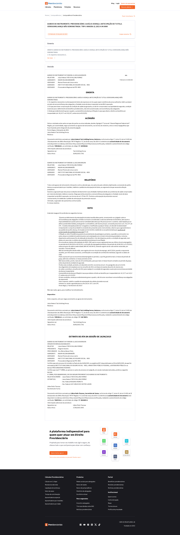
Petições (67, 7)
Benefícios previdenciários (116, 481)
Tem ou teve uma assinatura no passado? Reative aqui (65, 457)
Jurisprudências (56, 15)
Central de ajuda (113, 500)
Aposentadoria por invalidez (54, 501)
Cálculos (48, 7)
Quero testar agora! (57, 453)
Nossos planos (126, 7)
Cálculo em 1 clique (51, 481)
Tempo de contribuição (52, 494)
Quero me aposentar (128, 3)
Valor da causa (49, 491)
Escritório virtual (81, 494)
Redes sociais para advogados (85, 481)
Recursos (77, 7)
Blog (112, 3)
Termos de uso (112, 506)
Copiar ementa (124, 34)
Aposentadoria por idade (53, 504)
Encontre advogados (83, 503)
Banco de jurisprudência (84, 488)
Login (118, 3)
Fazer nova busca (127, 16)
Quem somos (112, 497)
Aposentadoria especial (52, 497)
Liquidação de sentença (52, 488)
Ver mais (50, 58)
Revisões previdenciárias (116, 485)
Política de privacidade (115, 509)
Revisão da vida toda (51, 485)
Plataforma (58, 7)
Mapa (109, 503)
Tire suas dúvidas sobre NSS (85, 506)
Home (47, 15)
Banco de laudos (81, 485)
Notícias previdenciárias (84, 509)
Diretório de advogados (83, 491)
